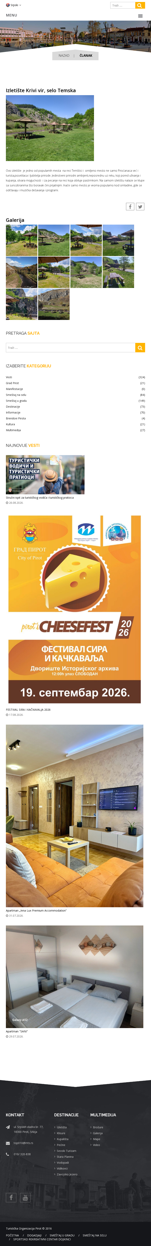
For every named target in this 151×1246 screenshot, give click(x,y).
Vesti (75, 377)
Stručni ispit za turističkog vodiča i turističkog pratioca (40, 497)
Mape (96, 1139)
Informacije (75, 412)
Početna (12, 1235)
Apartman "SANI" (17, 1031)
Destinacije (75, 406)
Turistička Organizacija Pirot (23, 1228)
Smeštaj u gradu (75, 400)
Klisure (61, 1133)
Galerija (98, 1133)
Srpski (14, 5)
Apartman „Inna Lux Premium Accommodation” (36, 910)
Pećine (61, 1145)
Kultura (75, 424)
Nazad (64, 55)
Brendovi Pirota (75, 418)
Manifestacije (75, 389)
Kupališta (62, 1139)
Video (96, 1145)
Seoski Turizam (66, 1151)
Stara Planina (65, 1157)
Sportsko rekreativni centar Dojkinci (42, 1239)
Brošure (98, 1127)
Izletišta (62, 1127)
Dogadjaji (34, 1235)
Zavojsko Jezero (67, 1174)
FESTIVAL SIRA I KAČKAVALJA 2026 (28, 709)
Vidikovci (62, 1168)
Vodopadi (63, 1162)
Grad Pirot (75, 383)
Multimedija (75, 430)
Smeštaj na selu (75, 394)
